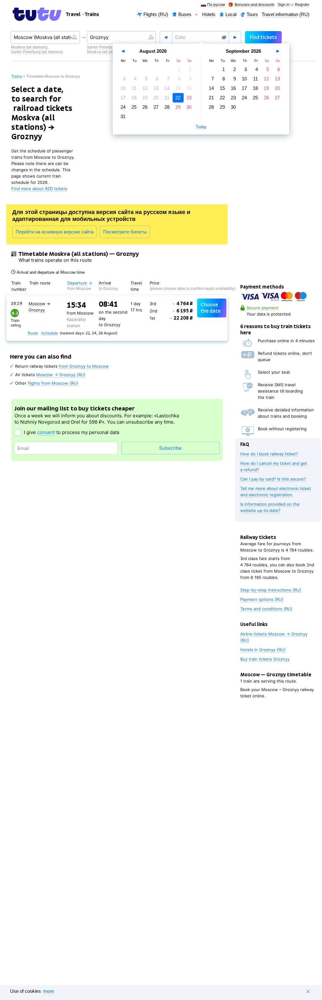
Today (201, 127)
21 (166, 97)
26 (144, 107)
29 (177, 107)
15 (177, 88)
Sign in (284, 5)
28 (166, 107)
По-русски (216, 5)
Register (302, 5)
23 (189, 97)
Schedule (49, 333)
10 (122, 88)
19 (144, 97)
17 (122, 97)
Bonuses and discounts (255, 5)
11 (134, 88)
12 (144, 88)
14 (166, 88)
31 (122, 116)
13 (155, 88)
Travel (73, 14)
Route (33, 333)
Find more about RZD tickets (39, 188)
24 (122, 107)
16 (189, 88)
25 (133, 107)
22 (177, 97)
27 (155, 107)
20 (155, 97)
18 (133, 97)
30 (189, 107)
